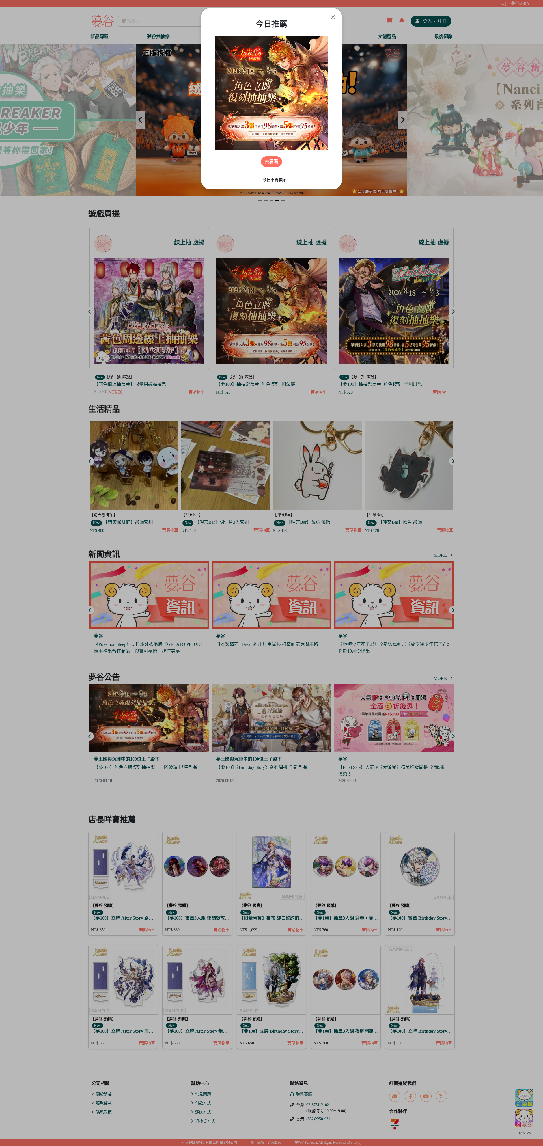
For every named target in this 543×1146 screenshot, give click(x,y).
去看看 (271, 161)
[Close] (332, 17)
